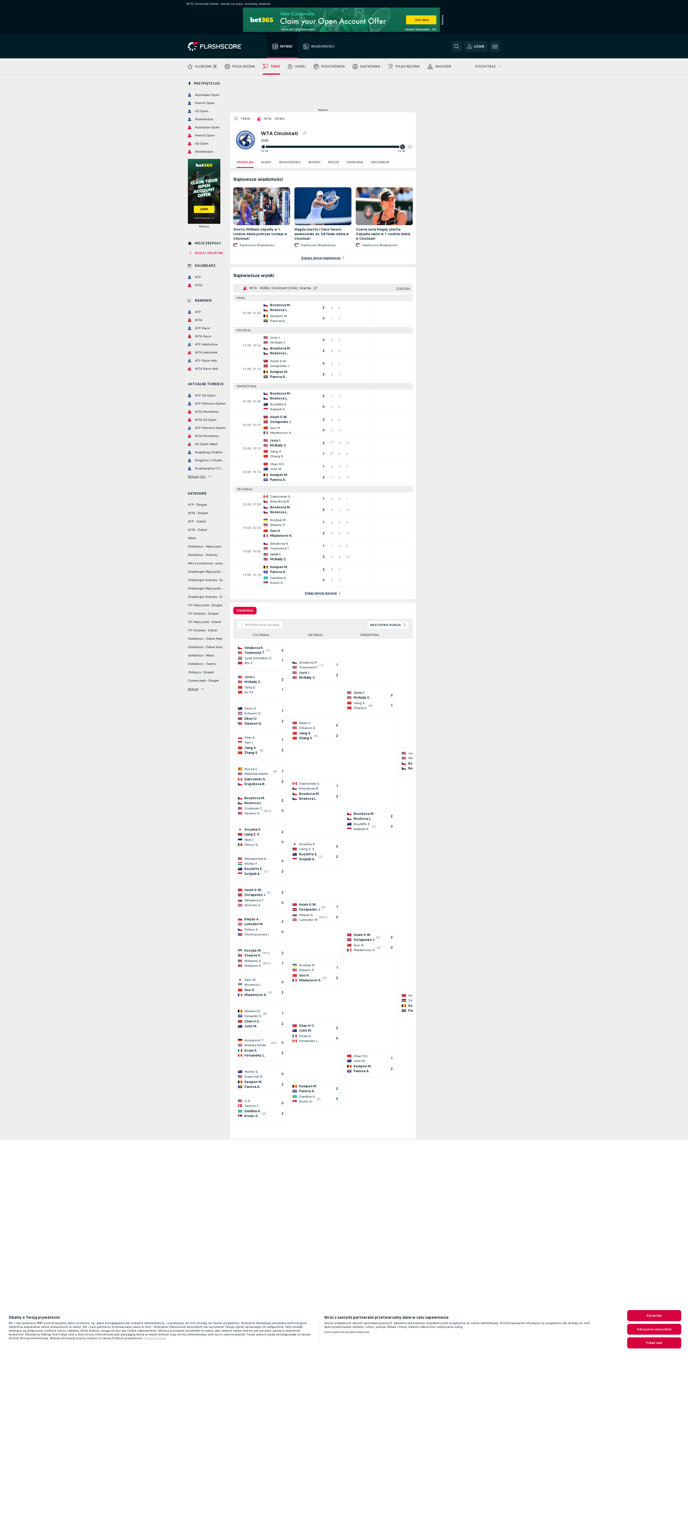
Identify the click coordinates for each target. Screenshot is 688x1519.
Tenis (245, 119)
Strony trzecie (155, 1338)
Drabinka (355, 162)
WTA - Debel (274, 119)
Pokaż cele (654, 1343)
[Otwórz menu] (495, 46)
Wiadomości (290, 162)
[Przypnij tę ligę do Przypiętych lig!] (304, 133)
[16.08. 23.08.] (336, 147)
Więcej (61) (197, 476)
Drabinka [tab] (245, 610)
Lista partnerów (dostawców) (346, 1332)
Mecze (333, 162)
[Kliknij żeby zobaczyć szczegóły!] (323, 313)
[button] (410, 147)
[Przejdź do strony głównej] (218, 46)
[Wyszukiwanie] (456, 46)
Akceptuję (654, 1315)
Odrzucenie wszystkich (654, 1329)
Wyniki (314, 162)
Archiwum (380, 162)
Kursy (266, 162)
